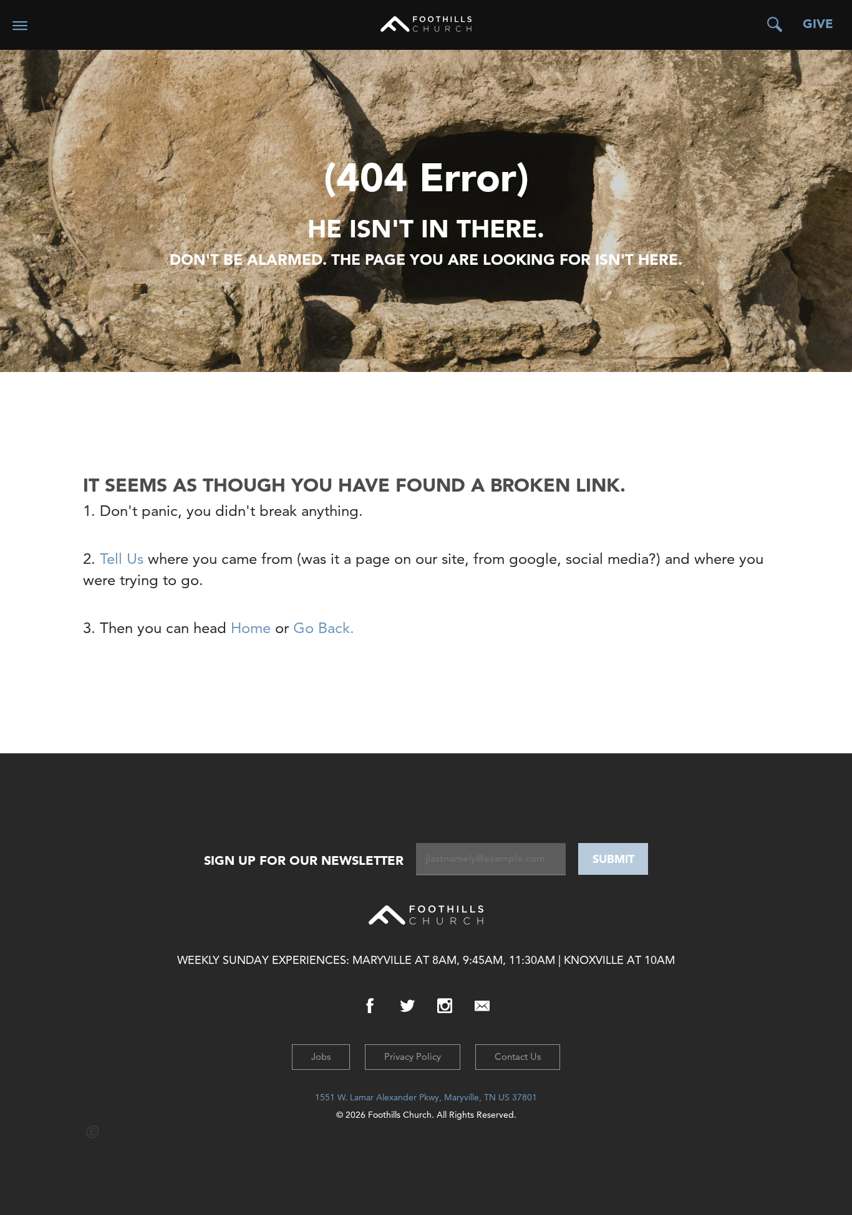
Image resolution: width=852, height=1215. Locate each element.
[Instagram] (444, 1006)
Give (818, 23)
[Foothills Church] (426, 24)
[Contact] (482, 1006)
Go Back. (321, 628)
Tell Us (121, 559)
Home (251, 628)
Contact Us (518, 1056)
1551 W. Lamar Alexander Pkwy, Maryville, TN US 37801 (426, 1097)
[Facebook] (369, 1006)
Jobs (321, 1056)
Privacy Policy (412, 1056)
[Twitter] (407, 1006)
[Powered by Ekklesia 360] (93, 1131)
